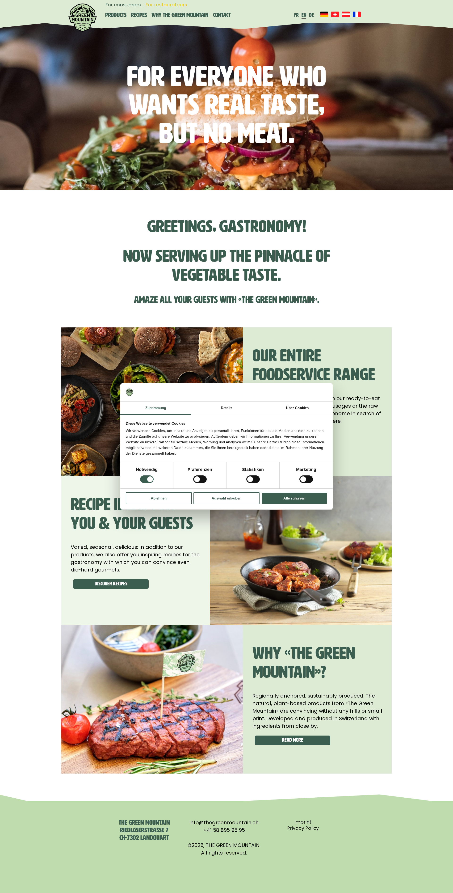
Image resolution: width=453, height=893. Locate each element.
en (304, 15)
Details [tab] (226, 408)
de (311, 15)
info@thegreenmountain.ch (224, 822)
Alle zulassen (294, 498)
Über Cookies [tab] (297, 408)
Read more (292, 740)
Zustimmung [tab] (155, 408)
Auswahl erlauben (226, 498)
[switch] (200, 479)
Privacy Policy (303, 828)
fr (296, 15)
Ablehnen (159, 498)
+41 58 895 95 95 (224, 830)
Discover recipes (111, 583)
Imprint (302, 822)
